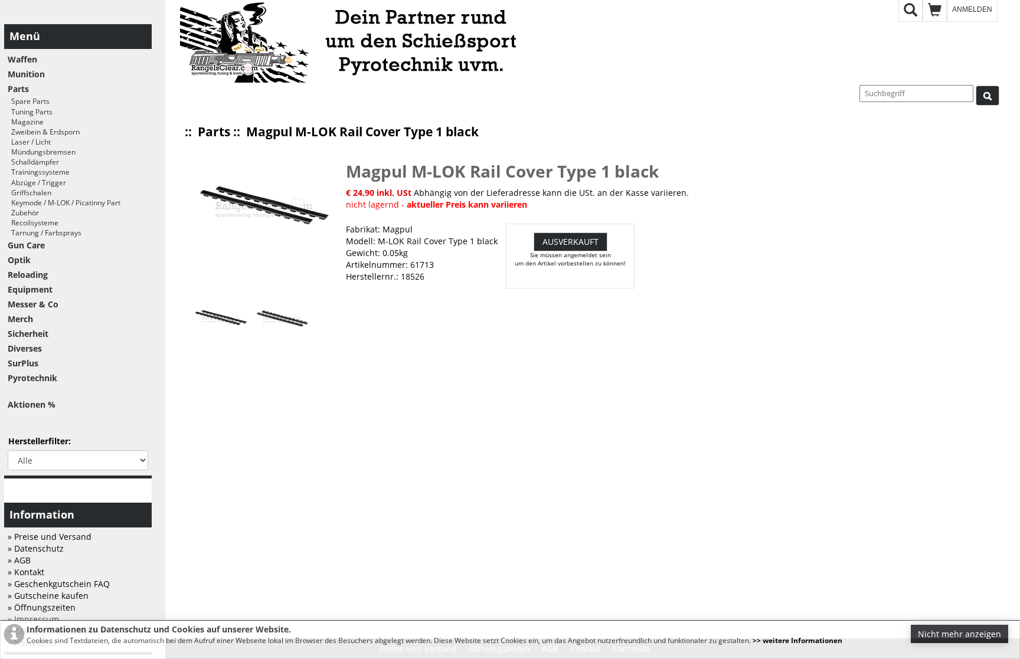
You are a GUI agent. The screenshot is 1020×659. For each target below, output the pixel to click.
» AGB (19, 560)
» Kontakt (26, 572)
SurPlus (23, 363)
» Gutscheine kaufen (48, 595)
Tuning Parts (30, 112)
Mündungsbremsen (42, 152)
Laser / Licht (29, 142)
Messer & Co (33, 304)
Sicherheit (28, 333)
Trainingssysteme (39, 172)
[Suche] (987, 96)
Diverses (25, 348)
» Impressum (33, 619)
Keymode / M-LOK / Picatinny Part (64, 203)
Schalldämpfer (33, 162)
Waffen (22, 59)
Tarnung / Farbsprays (44, 233)
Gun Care (26, 245)
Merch (20, 318)
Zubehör (23, 213)
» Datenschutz (36, 548)
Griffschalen (29, 193)
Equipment (30, 289)
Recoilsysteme (33, 223)
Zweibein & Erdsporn (44, 132)
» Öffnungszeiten (42, 607)
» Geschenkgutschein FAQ (59, 583)
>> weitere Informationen (797, 640)
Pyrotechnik (32, 377)
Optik (19, 259)
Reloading (28, 274)
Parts (214, 131)
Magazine (26, 122)
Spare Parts (29, 101)
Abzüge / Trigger (37, 183)
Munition (26, 74)
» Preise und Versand (49, 536)
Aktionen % (31, 404)
